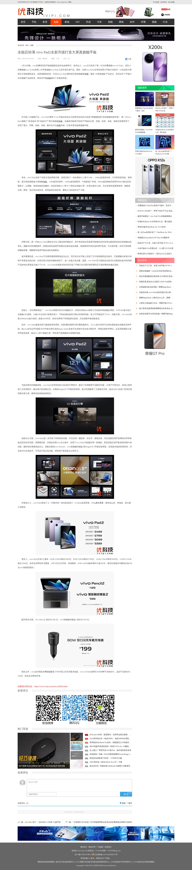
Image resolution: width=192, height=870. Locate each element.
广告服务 (100, 847)
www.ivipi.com (82, 851)
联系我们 (108, 847)
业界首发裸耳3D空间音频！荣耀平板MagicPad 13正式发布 (162, 314)
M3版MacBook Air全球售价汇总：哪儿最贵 (164, 131)
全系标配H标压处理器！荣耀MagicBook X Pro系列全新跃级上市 (164, 287)
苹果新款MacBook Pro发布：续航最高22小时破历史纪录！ (113, 742)
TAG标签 (156, 2)
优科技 (74, 851)
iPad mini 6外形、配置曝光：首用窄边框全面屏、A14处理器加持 (116, 735)
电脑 (56, 22)
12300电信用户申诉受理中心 (121, 862)
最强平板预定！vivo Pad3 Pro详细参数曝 (143, 131)
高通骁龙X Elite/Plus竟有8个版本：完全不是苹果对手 (159, 205)
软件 (132, 22)
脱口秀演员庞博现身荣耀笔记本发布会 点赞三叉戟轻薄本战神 (164, 308)
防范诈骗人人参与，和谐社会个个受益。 (96, 858)
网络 (121, 22)
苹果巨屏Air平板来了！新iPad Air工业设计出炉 (156, 254)
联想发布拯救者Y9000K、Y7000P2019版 (106, 758)
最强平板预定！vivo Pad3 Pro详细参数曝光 (155, 216)
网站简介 (83, 847)
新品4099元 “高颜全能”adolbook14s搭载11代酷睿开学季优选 (114, 766)
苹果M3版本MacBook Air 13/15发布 (143, 152)
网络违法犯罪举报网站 (46, 862)
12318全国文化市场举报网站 (144, 862)
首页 (23, 22)
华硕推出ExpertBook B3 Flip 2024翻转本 (154, 238)
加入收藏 (171, 2)
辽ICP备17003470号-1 (83, 855)
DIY (78, 22)
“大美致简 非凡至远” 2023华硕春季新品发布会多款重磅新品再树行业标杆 (102, 822)
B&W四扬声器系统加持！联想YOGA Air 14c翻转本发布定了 (114, 746)
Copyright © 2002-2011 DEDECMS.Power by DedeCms (96, 865)
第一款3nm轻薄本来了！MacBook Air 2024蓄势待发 (158, 232)
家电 (67, 22)
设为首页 (164, 2)
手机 (34, 22)
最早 (130, 803)
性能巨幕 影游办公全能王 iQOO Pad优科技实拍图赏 (160, 282)
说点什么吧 (32, 782)
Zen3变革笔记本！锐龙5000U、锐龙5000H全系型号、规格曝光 (115, 739)
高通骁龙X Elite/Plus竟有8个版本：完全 (144, 109)
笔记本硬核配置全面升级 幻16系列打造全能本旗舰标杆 (161, 276)
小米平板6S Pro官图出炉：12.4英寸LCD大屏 (155, 248)
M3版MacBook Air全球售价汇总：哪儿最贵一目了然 (158, 222)
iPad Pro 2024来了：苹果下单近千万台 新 (164, 109)
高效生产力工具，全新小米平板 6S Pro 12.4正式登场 (159, 243)
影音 (45, 22)
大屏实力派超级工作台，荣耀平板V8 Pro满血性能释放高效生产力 (165, 303)
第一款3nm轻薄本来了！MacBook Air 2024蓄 (163, 152)
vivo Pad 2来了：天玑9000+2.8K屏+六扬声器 (43, 822)
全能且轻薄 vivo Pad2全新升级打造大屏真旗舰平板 (159, 292)
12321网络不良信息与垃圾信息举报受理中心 (92, 862)
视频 (154, 22)
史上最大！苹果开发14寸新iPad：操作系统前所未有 (110, 750)
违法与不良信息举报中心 (65, 862)
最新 (124, 803)
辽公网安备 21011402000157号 (105, 855)
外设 (88, 22)
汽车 (99, 22)
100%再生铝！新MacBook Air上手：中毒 (106, 762)
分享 (129, 59)
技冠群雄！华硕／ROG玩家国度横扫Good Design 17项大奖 (113, 754)
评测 (143, 22)
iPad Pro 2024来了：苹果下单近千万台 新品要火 (157, 211)
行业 (165, 22)
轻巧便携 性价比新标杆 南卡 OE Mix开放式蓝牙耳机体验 (42, 766)
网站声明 (92, 847)
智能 (110, 22)
